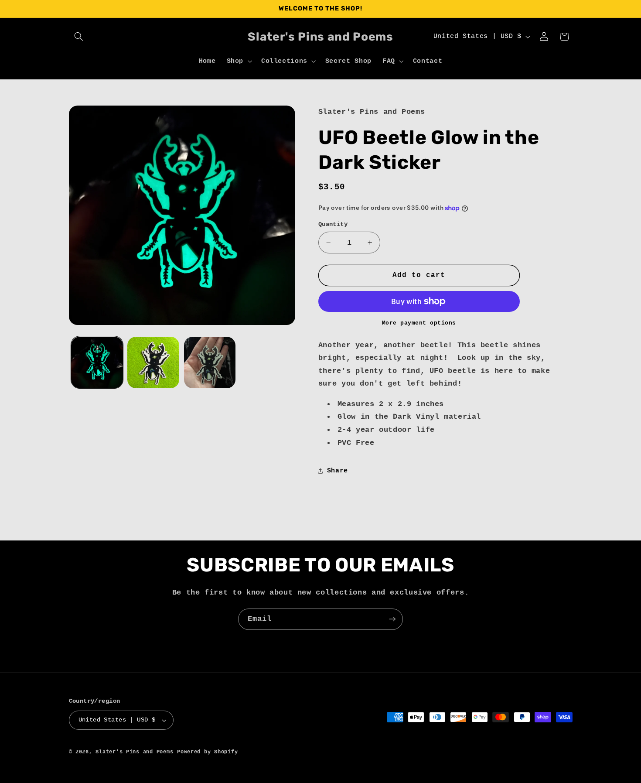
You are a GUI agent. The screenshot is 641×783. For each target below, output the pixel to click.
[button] (79, 37)
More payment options (419, 323)
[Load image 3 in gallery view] (210, 363)
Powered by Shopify (207, 752)
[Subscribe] (392, 619)
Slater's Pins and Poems (134, 752)
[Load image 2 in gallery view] (153, 363)
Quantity (333, 224)
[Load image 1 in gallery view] (97, 363)
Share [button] (337, 470)
